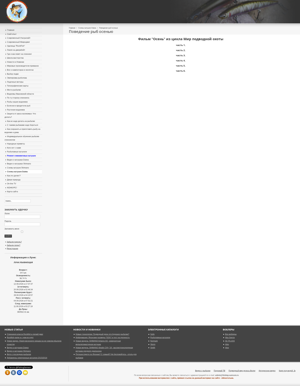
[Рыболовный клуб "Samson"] (17, 11)
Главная (72, 28)
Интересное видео (260, 371)
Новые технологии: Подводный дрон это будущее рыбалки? (102, 334)
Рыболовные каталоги (160, 337)
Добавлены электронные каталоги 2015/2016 (27, 358)
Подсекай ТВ (213, 371)
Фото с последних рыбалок (19, 354)
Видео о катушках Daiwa (18, 348)
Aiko (227, 344)
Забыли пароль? (14, 242)
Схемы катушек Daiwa (87, 28)
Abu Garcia (230, 337)
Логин (7, 213)
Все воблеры (231, 334)
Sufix (152, 334)
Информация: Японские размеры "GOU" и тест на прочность (103, 337)
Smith (152, 348)
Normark (154, 341)
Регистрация (12, 249)
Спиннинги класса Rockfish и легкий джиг (25, 334)
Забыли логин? (13, 245)
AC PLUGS (230, 341)
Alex (227, 348)
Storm (152, 344)
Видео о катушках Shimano (19, 351)
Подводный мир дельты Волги (235, 371)
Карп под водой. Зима (282, 371)
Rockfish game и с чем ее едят (20, 337)
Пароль (8, 221)
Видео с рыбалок (196, 371)
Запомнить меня (12, 229)
